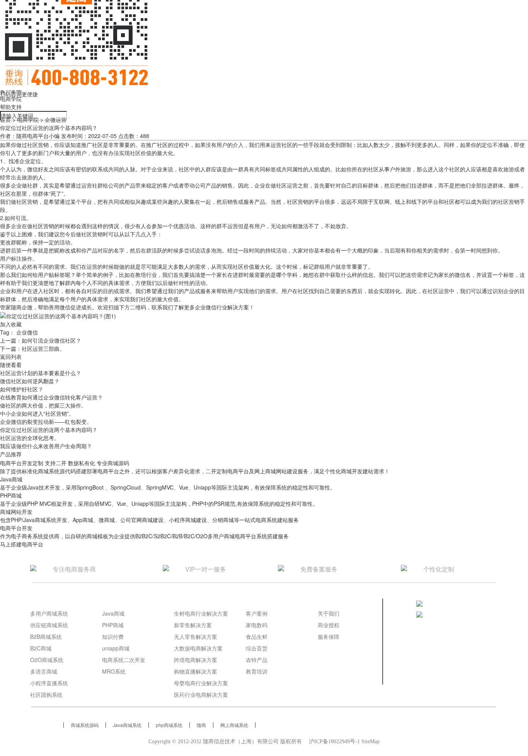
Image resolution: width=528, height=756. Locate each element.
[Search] (69, 118)
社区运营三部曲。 (43, 348)
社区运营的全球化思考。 (30, 438)
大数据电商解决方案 (198, 648)
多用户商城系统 (49, 613)
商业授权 (328, 625)
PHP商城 (113, 625)
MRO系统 (114, 671)
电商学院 (11, 98)
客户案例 (256, 613)
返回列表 (11, 356)
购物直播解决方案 (195, 671)
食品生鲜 (256, 636)
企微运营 (55, 119)
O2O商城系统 (46, 660)
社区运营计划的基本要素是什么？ (40, 373)
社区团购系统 (46, 694)
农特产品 (256, 660)
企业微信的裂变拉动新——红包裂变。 (46, 421)
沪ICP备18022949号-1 (334, 741)
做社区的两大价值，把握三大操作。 (43, 405)
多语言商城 (43, 671)
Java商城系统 (127, 725)
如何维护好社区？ (21, 389)
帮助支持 (11, 107)
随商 (201, 725)
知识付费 (113, 636)
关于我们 (328, 613)
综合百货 (256, 648)
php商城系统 (169, 725)
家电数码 (256, 625)
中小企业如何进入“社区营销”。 (37, 413)
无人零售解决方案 (195, 636)
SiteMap (370, 741)
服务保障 (328, 636)
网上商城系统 (234, 725)
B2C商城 (40, 648)
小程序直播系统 (49, 683)
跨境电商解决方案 (195, 660)
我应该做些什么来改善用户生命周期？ (46, 446)
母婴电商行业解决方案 (201, 683)
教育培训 (256, 671)
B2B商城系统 (46, 636)
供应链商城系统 (49, 625)
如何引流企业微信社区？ (51, 340)
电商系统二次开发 (123, 660)
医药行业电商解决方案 (201, 694)
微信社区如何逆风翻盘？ (30, 381)
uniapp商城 (115, 648)
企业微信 (27, 332)
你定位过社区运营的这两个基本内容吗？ (48, 429)
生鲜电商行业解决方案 (201, 613)
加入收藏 (11, 324)
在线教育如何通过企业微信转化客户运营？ (51, 397)
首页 (5, 119)
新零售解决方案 (193, 625)
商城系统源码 (85, 725)
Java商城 (113, 613)
